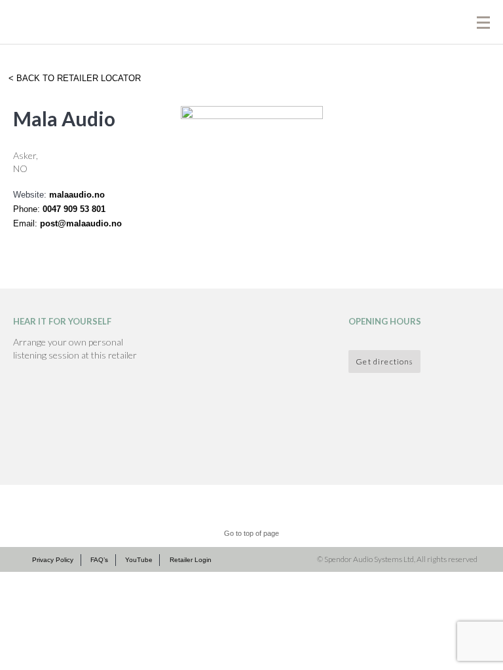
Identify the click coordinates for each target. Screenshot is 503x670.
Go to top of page (251, 533)
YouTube (139, 559)
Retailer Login (191, 559)
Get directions (384, 361)
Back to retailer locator (77, 78)
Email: (26, 223)
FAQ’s (99, 559)
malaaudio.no (77, 195)
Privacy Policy (52, 559)
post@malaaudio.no (81, 223)
